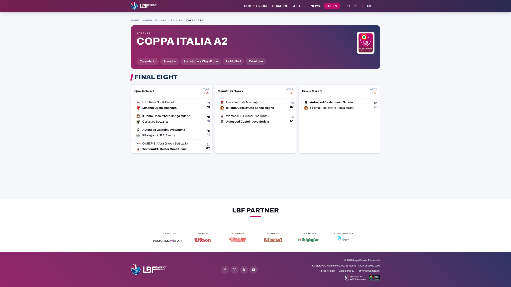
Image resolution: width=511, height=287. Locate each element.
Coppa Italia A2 (155, 20)
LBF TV (331, 6)
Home (135, 20)
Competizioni (255, 6)
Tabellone (256, 61)
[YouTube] (254, 270)
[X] (244, 270)
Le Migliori (233, 61)
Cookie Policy (346, 270)
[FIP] (355, 278)
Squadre (280, 6)
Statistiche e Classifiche (201, 61)
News (315, 6)
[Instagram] (235, 270)
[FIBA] (374, 278)
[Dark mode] (356, 6)
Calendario (147, 61)
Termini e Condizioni (368, 270)
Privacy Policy (327, 270)
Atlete (299, 6)
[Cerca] (349, 6)
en (369, 6)
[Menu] (376, 6)
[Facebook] (225, 270)
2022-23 (176, 20)
